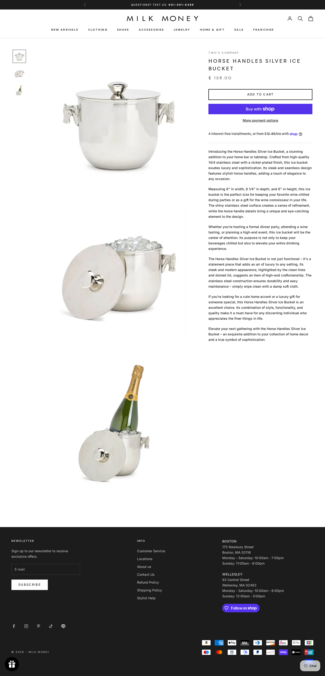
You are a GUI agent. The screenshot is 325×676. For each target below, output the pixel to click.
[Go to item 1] (19, 56)
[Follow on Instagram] (26, 626)
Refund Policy (148, 582)
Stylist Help (146, 598)
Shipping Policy (149, 590)
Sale (239, 30)
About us (144, 567)
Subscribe (29, 584)
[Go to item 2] (19, 73)
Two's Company (223, 53)
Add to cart (260, 94)
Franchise (263, 30)
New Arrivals (65, 30)
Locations (145, 559)
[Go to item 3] (19, 90)
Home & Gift (212, 30)
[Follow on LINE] (63, 626)
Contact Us (146, 574)
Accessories (151, 30)
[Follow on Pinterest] (38, 626)
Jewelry (181, 30)
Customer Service (151, 551)
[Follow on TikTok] (51, 626)
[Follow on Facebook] (13, 626)
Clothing (98, 30)
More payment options (260, 120)
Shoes (123, 30)
